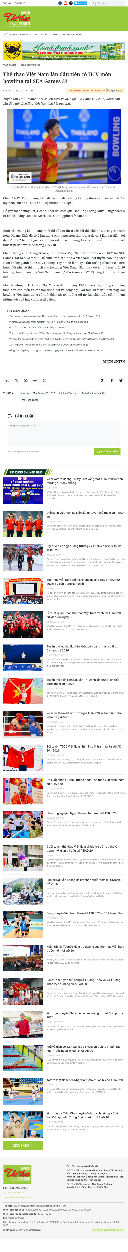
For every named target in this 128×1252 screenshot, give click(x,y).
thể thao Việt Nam (68, 393)
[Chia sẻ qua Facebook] (112, 380)
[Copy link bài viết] (35, 380)
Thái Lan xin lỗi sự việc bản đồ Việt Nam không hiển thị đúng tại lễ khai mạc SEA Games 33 (56, 333)
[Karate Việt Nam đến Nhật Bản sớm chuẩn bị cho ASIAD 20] (23, 1091)
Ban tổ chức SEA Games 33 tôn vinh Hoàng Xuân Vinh (37, 327)
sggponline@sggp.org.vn (17, 1197)
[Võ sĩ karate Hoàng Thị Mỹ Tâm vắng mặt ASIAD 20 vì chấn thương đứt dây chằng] (23, 490)
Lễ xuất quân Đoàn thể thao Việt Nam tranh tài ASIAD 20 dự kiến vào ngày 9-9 (83, 615)
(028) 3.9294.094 (13, 1192)
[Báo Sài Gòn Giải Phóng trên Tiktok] (71, 3)
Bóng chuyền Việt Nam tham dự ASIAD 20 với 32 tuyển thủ (84, 913)
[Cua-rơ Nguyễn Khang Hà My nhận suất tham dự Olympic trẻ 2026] (23, 891)
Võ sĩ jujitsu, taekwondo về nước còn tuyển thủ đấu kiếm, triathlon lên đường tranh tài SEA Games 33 (61, 339)
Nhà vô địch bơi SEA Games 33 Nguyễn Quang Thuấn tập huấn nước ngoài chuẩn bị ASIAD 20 (83, 1048)
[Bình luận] (16, 380)
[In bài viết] (44, 380)
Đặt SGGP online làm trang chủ (108, 1230)
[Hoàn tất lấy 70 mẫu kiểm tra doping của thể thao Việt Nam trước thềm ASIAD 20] (23, 958)
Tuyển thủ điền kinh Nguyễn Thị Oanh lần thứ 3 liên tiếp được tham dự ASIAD (82, 681)
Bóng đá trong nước (20, 35)
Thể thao (9, 65)
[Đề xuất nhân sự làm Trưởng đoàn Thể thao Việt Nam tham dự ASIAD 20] (23, 791)
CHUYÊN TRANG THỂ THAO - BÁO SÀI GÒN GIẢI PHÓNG (17, 19)
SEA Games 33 (30, 65)
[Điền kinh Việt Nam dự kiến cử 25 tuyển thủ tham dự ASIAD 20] (23, 524)
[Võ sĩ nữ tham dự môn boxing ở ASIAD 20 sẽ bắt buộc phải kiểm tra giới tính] (23, 724)
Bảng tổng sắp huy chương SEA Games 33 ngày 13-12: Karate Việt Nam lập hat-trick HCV (55, 350)
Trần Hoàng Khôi (29, 399)
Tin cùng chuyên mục (26, 472)
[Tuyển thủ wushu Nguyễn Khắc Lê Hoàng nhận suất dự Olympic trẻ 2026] (23, 658)
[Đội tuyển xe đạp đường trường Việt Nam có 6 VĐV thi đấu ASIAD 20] (23, 557)
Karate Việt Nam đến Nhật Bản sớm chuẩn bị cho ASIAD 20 (84, 1080)
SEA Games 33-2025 (44, 393)
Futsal (56, 35)
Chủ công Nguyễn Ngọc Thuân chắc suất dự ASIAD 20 (81, 813)
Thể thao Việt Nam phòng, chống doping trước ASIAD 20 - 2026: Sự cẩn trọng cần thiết (84, 581)
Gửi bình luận (109, 451)
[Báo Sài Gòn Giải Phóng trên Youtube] (66, 3)
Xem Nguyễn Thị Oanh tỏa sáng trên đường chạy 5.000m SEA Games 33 (47, 344)
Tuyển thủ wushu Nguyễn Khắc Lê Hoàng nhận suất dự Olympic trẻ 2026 (82, 648)
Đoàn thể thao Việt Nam (94, 393)
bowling (24, 393)
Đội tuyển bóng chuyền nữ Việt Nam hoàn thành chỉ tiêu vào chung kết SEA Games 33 (54, 316)
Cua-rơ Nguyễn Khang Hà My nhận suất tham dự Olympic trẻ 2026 (83, 882)
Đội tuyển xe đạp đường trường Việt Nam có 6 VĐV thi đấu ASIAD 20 (84, 548)
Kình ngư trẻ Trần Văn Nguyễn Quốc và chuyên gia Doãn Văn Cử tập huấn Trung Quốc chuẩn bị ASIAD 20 (83, 1115)
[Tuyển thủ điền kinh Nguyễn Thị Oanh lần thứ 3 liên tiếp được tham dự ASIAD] (23, 691)
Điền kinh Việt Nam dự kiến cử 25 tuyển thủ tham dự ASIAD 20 (85, 514)
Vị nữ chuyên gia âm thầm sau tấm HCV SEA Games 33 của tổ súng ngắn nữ (48, 321)
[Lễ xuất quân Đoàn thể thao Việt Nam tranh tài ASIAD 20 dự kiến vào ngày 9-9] (23, 624)
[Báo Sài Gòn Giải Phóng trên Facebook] (60, 3)
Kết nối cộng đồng (72, 35)
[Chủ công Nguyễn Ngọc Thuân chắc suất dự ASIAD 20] (23, 824)
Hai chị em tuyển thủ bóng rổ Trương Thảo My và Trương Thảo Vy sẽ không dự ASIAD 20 (83, 982)
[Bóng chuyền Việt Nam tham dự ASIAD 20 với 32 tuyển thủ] (23, 924)
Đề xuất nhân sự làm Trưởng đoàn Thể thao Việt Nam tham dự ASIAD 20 (85, 782)
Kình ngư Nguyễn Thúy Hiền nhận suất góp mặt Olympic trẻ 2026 (85, 1015)
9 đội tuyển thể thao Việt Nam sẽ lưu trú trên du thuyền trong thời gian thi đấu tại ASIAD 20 (82, 848)
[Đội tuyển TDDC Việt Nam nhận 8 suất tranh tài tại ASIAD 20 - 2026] (23, 758)
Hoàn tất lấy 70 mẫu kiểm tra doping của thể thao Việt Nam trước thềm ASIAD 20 (85, 948)
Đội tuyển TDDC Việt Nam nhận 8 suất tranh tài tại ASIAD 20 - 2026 (83, 748)
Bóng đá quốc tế (42, 35)
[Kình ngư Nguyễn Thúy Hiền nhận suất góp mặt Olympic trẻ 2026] (23, 1024)
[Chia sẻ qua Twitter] (121, 380)
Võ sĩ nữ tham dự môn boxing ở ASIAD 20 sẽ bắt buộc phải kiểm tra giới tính (84, 715)
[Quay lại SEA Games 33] (7, 380)
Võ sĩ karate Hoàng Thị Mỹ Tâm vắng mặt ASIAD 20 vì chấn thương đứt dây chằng (84, 481)
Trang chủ (5, 34)
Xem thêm (21, 1145)
